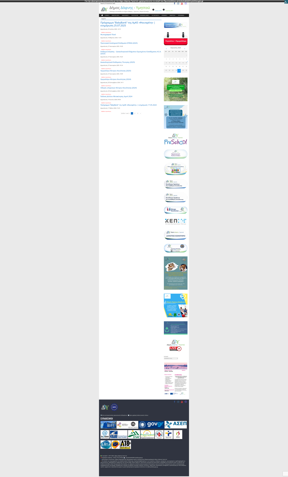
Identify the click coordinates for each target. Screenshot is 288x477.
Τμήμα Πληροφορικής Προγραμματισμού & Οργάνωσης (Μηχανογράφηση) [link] (134, 459)
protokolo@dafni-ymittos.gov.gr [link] (134, 457)
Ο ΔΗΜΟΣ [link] (107, 15)
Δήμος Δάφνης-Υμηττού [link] (120, 455)
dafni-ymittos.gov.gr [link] (152, 467)
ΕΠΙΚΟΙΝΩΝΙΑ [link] (181, 15)
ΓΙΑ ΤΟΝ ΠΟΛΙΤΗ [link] (155, 15)
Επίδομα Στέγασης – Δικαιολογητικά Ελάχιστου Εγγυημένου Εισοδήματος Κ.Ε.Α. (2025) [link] (130, 52)
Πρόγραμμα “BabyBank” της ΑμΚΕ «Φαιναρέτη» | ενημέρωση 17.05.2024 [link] (128, 105)
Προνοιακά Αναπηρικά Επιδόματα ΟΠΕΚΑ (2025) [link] (118, 43)
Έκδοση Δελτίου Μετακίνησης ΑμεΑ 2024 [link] (116, 96)
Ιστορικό (166, 356)
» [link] (140, 113)
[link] (286, 2)
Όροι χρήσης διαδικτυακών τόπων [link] (138, 415)
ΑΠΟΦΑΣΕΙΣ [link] (164, 15)
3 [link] (137, 113)
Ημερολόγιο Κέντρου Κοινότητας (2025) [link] (115, 71)
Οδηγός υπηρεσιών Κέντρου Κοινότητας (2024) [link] (118, 88)
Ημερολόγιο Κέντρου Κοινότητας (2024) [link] (115, 79)
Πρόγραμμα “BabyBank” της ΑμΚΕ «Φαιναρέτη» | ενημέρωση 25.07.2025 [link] (127, 24)
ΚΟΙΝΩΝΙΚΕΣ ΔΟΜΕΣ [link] (144, 15)
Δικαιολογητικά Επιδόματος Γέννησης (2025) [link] (117, 62)
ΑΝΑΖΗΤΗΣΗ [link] (172, 15)
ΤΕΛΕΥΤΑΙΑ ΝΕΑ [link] (134, 15)
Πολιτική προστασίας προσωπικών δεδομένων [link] (114, 415)
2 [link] (134, 113)
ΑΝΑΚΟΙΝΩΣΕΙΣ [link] (125, 15)
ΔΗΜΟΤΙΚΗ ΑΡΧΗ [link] (115, 15)
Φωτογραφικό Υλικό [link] (108, 34)
